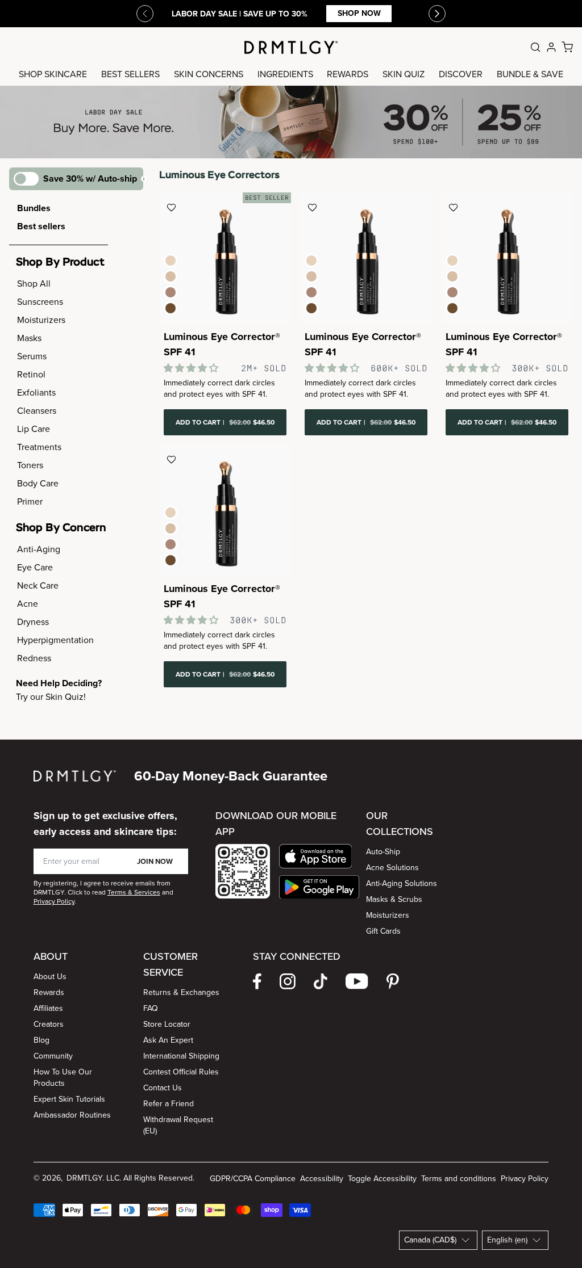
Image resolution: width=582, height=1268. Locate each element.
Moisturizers (387, 915)
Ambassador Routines (72, 1115)
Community (53, 1056)
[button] (319, 856)
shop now (359, 13)
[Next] (437, 13)
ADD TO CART (225, 422)
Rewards (49, 992)
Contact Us (162, 1088)
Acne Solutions (392, 868)
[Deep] (170, 308)
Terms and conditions (458, 1179)
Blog (41, 1040)
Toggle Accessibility (382, 1179)
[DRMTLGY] (291, 47)
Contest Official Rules (181, 1072)
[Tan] (170, 292)
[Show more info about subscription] (143, 178)
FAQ (150, 1008)
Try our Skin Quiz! (51, 696)
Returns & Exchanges (181, 992)
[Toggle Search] (535, 47)
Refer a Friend (168, 1104)
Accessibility (321, 1179)
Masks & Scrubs (394, 899)
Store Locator (166, 1024)
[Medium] (170, 276)
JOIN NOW (155, 861)
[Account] (551, 47)
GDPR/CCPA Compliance (253, 1179)
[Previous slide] (144, 13)
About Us (50, 977)
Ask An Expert (168, 1040)
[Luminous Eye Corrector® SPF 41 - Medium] (225, 258)
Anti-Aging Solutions (401, 883)
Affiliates (48, 1008)
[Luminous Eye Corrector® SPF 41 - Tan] (507, 258)
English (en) (507, 1240)
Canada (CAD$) (430, 1240)
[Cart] (567, 47)
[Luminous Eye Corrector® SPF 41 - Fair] (366, 258)
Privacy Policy (524, 1179)
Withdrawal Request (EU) (178, 1125)
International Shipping (181, 1056)
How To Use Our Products (63, 1077)
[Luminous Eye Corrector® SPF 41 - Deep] (225, 510)
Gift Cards (383, 931)
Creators (49, 1024)
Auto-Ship (383, 852)
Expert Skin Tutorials (69, 1099)
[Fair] (170, 260)
